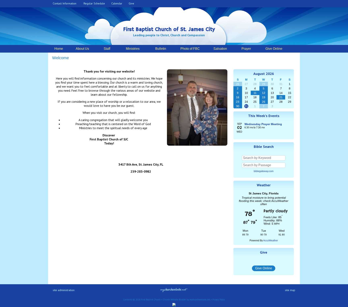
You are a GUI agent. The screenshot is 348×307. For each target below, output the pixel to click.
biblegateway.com (263, 171)
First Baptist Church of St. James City (169, 29)
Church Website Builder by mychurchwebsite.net (186, 299)
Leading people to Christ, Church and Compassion (169, 35)
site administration (64, 290)
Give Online (263, 268)
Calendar (116, 3)
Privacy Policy (218, 299)
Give (130, 3)
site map (290, 290)
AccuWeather (270, 240)
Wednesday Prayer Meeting (263, 124)
